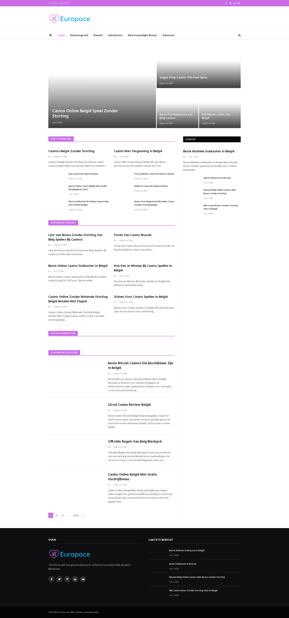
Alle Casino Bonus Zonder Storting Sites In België (221, 207)
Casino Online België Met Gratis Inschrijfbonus (132, 477)
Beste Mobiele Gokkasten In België (208, 151)
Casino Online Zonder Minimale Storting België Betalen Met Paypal (78, 299)
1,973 (76, 515)
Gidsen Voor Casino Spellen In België (141, 297)
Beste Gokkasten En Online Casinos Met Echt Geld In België (89, 203)
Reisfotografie (79, 35)
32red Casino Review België (129, 405)
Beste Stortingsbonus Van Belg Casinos (176, 116)
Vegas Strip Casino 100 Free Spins (183, 78)
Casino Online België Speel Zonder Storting (85, 114)
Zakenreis (168, 35)
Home (61, 35)
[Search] (239, 35)
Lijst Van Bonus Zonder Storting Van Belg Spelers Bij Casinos (75, 237)
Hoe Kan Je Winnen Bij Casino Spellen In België (143, 268)
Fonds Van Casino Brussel (132, 235)
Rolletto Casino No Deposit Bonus (151, 186)
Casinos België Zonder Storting (71, 151)
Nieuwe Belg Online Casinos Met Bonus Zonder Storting (220, 191)
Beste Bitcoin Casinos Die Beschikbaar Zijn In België (140, 366)
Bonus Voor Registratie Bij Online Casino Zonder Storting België (154, 203)
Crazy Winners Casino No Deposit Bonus (154, 174)
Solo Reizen (115, 35)
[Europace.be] (69, 19)
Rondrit (98, 35)
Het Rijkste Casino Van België (216, 116)
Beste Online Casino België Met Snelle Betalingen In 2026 (88, 188)
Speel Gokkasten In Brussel (217, 178)
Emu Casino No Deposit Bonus (83, 174)
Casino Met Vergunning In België (138, 151)
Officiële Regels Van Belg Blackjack (135, 441)
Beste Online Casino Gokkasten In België (78, 266)
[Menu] (50, 35)
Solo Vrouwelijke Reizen (142, 35)
